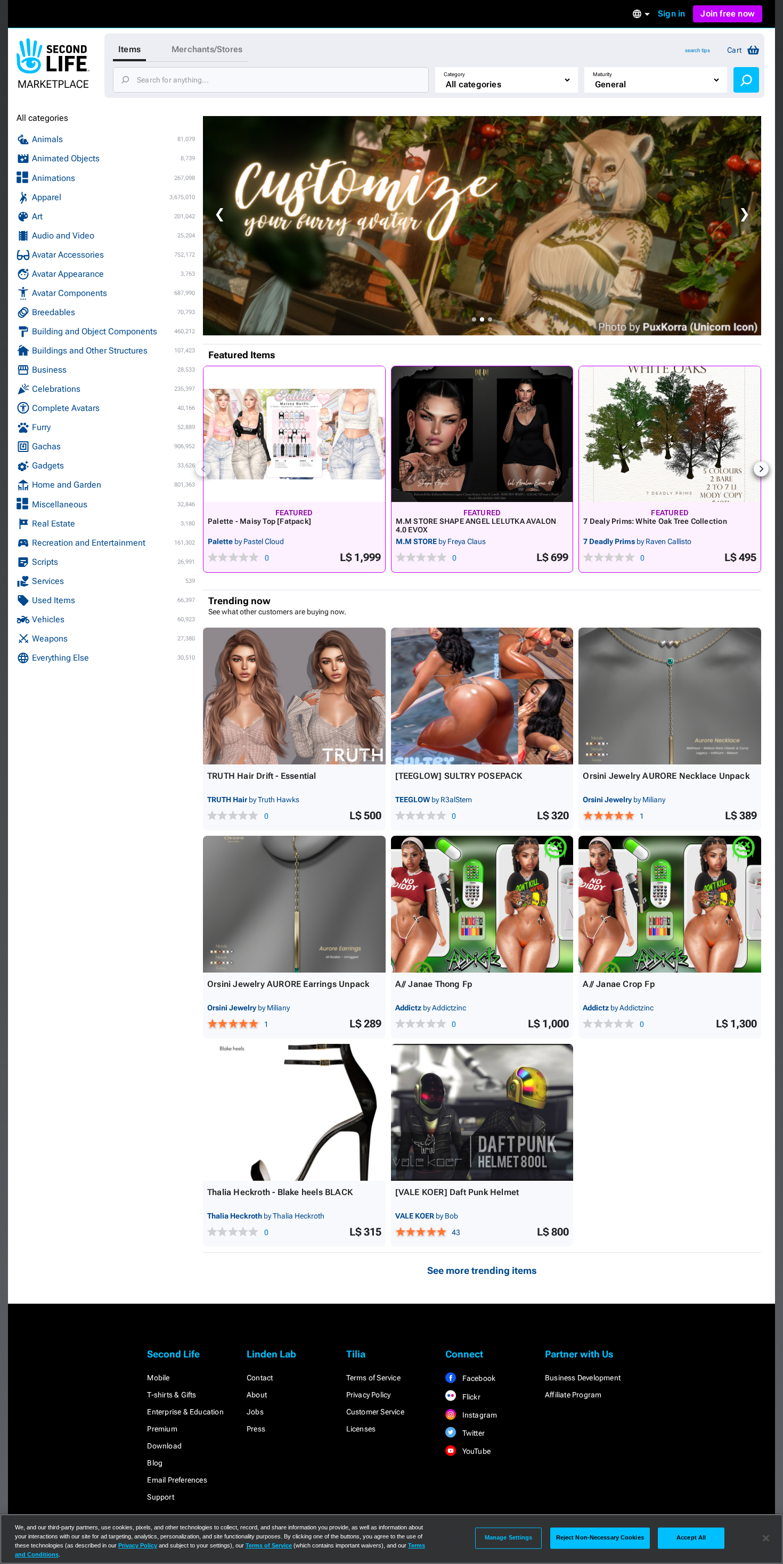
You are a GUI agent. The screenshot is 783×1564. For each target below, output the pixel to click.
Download (164, 1446)
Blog (154, 1463)
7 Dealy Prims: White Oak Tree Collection (655, 521)
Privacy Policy (368, 1394)
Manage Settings (509, 1538)
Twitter (472, 1433)
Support (160, 1497)
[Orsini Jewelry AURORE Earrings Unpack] (294, 904)
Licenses (361, 1429)
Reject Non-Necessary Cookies (600, 1538)
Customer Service (375, 1411)
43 (456, 1232)
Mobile (158, 1377)
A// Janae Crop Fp (619, 984)
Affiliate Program (573, 1394)
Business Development (583, 1377)
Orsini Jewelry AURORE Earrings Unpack (288, 984)
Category (454, 74)
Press (256, 1429)
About (257, 1394)
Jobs (255, 1411)
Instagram (478, 1415)
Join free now (727, 14)
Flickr (470, 1397)
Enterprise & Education (185, 1411)
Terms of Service (373, 1377)
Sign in (671, 14)
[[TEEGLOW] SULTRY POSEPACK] (482, 696)
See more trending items (482, 1270)
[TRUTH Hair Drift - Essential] (294, 696)
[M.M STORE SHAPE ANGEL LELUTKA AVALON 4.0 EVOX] (482, 434)
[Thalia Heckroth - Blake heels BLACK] (294, 1112)
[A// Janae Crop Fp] (669, 904)
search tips (697, 50)
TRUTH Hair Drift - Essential (261, 776)
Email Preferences (177, 1480)
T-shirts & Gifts (171, 1394)
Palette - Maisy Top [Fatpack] (259, 521)
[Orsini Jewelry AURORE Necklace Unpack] (669, 696)
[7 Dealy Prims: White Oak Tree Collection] (670, 434)
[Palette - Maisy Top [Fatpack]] (294, 434)
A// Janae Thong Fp (434, 984)
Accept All (691, 1538)
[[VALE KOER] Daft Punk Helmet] (482, 1112)
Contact (260, 1377)
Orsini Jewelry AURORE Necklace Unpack (666, 776)
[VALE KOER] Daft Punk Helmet (457, 1192)
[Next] (761, 469)
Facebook (477, 1378)
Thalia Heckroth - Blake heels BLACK (280, 1192)
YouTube (475, 1451)
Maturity (602, 74)
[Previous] (202, 469)
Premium (162, 1429)
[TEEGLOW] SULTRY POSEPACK (459, 776)
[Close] (766, 1538)
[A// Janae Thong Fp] (482, 904)
